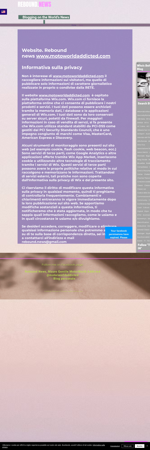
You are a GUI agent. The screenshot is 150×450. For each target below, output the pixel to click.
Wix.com (79, 291)
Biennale (140, 156)
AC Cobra (141, 126)
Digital (140, 211)
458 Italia (141, 119)
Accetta (139, 446)
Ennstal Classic (143, 230)
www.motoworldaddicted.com (73, 56)
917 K (146, 123)
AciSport (140, 134)
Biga (148, 156)
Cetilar (140, 174)
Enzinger (141, 233)
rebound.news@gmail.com (44, 242)
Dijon (146, 211)
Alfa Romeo (142, 141)
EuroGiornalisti (143, 237)
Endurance (141, 226)
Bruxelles (141, 163)
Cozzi (139, 207)
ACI (147, 126)
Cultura (146, 207)
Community (142, 200)
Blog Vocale (142, 160)
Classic (140, 185)
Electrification (143, 222)
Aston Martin (142, 152)
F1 (145, 241)
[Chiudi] (147, 446)
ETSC (139, 215)
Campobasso (142, 167)
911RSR (140, 123)
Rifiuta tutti (127, 446)
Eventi (139, 241)
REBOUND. (34, 4)
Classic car (141, 189)
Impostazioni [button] (115, 446)
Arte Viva (141, 145)
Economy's (141, 219)
